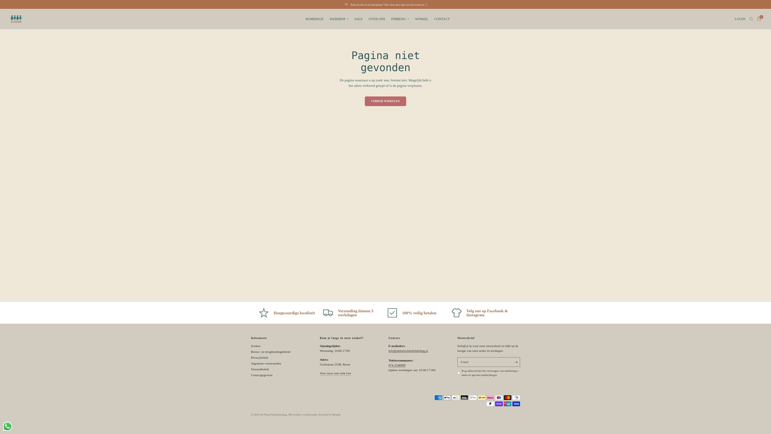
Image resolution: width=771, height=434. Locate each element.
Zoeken (255, 346)
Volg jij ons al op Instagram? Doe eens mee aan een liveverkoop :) (389, 4)
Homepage (314, 19)
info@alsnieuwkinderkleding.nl (408, 350)
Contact (442, 19)
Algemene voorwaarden (266, 363)
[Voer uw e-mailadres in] (516, 362)
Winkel (421, 19)
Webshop (337, 19)
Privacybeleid (259, 357)
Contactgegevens (261, 375)
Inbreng (398, 19)
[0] (758, 19)
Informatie (259, 338)
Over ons (377, 19)
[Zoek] (751, 19)
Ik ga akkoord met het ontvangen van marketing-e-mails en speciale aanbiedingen (490, 373)
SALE (358, 19)
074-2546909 (397, 365)
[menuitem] (314, 19)
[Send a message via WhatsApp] (7, 426)
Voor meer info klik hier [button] (335, 373)
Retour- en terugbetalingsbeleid (270, 351)
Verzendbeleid (260, 369)
